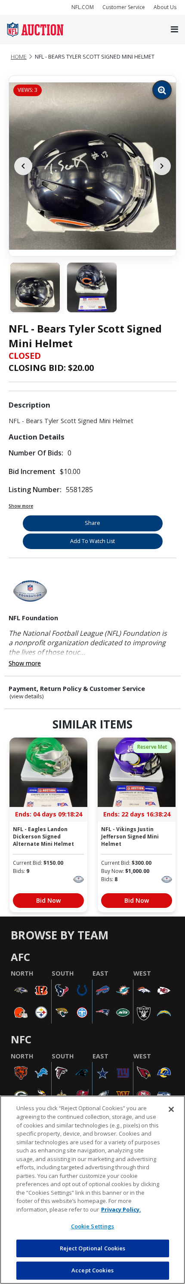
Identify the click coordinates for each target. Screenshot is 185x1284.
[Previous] (23, 166)
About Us (165, 7)
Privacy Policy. (121, 1209)
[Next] (162, 166)
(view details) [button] (26, 696)
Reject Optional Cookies (93, 1248)
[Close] (171, 1109)
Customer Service (123, 7)
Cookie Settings (92, 1226)
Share (92, 523)
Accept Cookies (92, 1270)
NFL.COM (82, 7)
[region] (92, 1190)
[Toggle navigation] (174, 30)
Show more (21, 506)
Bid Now (48, 900)
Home (19, 56)
